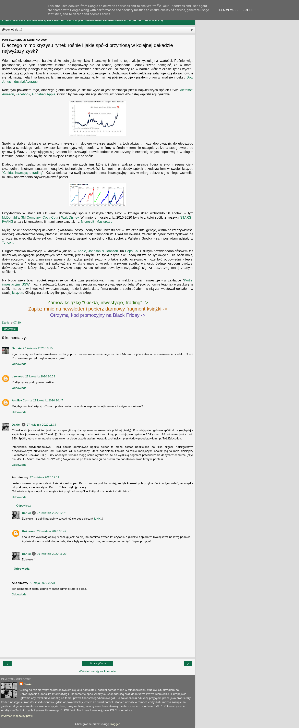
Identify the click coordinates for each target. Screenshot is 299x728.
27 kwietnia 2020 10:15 (38, 348)
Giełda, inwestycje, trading (22, 172)
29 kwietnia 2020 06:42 (51, 531)
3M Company (31, 217)
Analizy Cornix (22, 400)
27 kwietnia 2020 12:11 (44, 477)
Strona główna (98, 663)
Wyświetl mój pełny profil (17, 715)
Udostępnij (10, 329)
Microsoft (185, 90)
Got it (247, 10)
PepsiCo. (132, 251)
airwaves (18, 376)
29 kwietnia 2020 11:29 (52, 553)
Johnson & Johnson (103, 251)
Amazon (8, 94)
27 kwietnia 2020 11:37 (41, 424)
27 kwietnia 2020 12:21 (52, 512)
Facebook (23, 94)
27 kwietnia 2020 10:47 (48, 400)
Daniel (16, 424)
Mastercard (104, 221)
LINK (97, 518)
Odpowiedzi (23, 505)
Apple (51, 94)
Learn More (228, 10)
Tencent (7, 242)
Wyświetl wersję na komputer (97, 671)
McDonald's (10, 217)
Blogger (115, 724)
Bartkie (17, 348)
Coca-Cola (50, 217)
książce (17, 292)
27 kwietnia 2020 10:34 (40, 376)
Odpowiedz (19, 363)
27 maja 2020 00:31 (42, 582)
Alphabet (38, 94)
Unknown (28, 531)
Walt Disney (70, 217)
